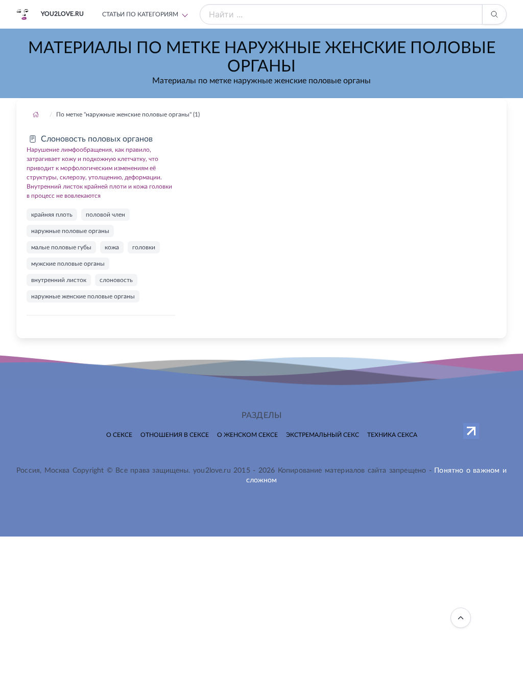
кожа (112, 247)
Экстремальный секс (322, 435)
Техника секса (392, 435)
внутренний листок (58, 280)
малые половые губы (61, 247)
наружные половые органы (70, 231)
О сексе (119, 435)
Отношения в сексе (174, 435)
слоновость (116, 280)
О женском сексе (247, 435)
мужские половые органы (68, 264)
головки (143, 247)
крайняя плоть (52, 215)
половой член (105, 215)
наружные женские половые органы (83, 296)
